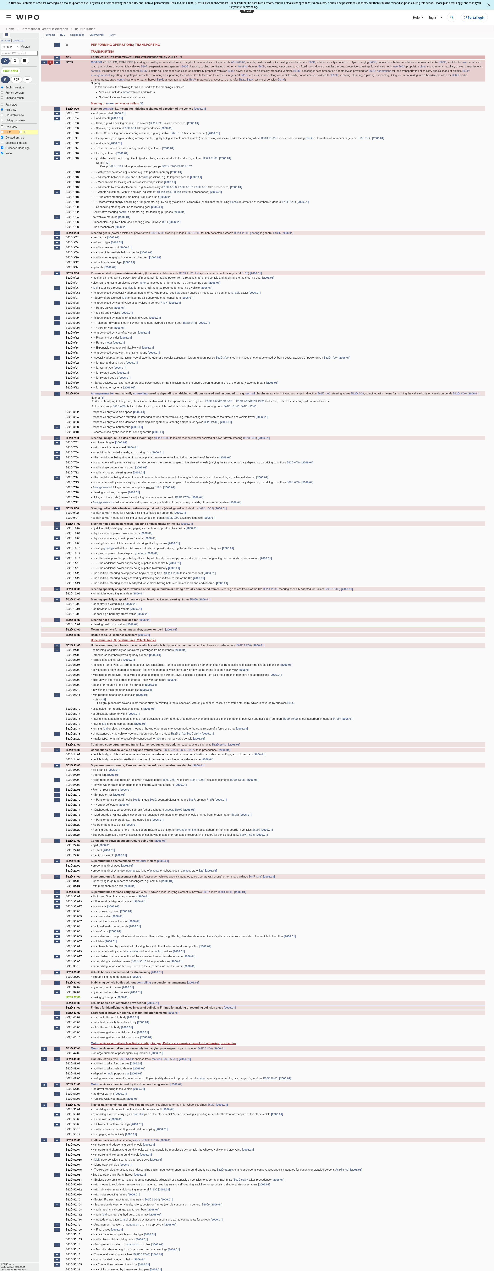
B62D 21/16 (73, 723)
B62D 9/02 (72, 512)
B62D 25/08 (73, 789)
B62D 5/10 (72, 332)
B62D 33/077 (187, 750)
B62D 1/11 (156, 123)
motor (126, 92)
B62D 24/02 (73, 754)
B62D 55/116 (74, 1219)
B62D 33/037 (74, 921)
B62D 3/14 (72, 267)
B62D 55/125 (74, 1229)
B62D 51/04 (126, 1059)
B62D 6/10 (72, 432)
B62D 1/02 (72, 113)
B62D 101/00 (231, 406)
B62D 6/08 (72, 427)
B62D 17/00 (182, 497)
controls (96, 71)
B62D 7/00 (193, 233)
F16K (164, 302)
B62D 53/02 (73, 1109)
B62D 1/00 (72, 108)
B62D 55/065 (74, 1159)
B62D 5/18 (72, 352)
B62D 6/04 (72, 417)
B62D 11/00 (241, 233)
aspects (169, 809)
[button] (57, 45)
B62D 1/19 (200, 187)
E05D (153, 799)
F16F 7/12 (364, 138)
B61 (164, 222)
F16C (158, 487)
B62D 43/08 (73, 1032)
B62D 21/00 (73, 645)
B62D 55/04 (73, 1149)
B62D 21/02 (73, 650)
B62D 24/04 (73, 759)
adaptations (384, 71)
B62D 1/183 (169, 166)
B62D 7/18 (72, 492)
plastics (154, 870)
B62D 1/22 (72, 212)
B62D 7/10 (72, 467)
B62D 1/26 (72, 222)
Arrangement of (102, 487)
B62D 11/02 (73, 528)
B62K (250, 79)
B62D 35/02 (73, 976)
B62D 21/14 (73, 713)
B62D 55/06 (73, 1154)
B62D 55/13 (73, 1234)
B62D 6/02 (72, 412)
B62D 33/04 (73, 926)
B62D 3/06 (72, 247)
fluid (197, 273)
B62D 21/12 (73, 708)
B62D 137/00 (248, 406)
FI (25, 132)
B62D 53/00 (73, 1104)
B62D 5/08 (72, 302)
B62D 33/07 (73, 946)
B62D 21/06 (73, 670)
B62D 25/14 (73, 809)
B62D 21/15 (73, 718)
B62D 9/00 (459, 393)
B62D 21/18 (73, 733)
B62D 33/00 (73, 892)
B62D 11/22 (73, 578)
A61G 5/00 (342, 1169)
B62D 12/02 (73, 593)
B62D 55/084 (74, 1179)
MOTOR (96, 62)
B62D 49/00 (73, 1059)
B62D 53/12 (73, 1134)
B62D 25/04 (73, 775)
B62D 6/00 (72, 393)
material (141, 861)
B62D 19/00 (257, 401)
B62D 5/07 (72, 297)
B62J (242, 79)
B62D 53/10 (73, 1129)
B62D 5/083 (73, 307)
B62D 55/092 (74, 1189)
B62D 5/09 (72, 317)
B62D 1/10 (72, 133)
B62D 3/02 (72, 237)
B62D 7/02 (72, 442)
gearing (254, 233)
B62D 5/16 (72, 347)
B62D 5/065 (73, 292)
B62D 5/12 (72, 337)
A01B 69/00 (238, 62)
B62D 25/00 (219, 744)
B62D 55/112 (74, 1214)
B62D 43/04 (73, 1022)
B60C (373, 62)
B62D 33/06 (73, 931)
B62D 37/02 (73, 987)
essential (138, 1114)
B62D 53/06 (73, 1119)
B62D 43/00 (73, 1013)
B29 (201, 870)
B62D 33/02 (73, 896)
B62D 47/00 (73, 1048)
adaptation (132, 1224)
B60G (185, 66)
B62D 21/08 (73, 680)
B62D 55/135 (74, 1239)
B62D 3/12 (72, 262)
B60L (231, 71)
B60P (465, 71)
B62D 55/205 (74, 1264)
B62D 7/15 (72, 482)
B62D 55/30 (152, 1199)
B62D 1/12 (72, 143)
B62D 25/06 (73, 780)
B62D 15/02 (206, 508)
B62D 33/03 (73, 911)
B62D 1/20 (72, 207)
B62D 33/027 (74, 906)
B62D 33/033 (74, 916)
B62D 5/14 (72, 342)
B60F (144, 66)
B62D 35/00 (73, 972)
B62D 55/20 (73, 1259)
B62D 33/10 (139, 961)
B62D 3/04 (72, 242)
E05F (192, 799)
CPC (8, 132)
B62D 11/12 (73, 553)
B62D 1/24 (72, 217)
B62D (69, 62)
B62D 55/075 (74, 1169)
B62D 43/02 (73, 1017)
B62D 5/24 (72, 367)
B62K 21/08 (211, 422)
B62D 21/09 (73, 685)
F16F (336, 718)
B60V (192, 79)
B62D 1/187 (184, 166)
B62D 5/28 (72, 377)
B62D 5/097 (73, 328)
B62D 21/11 (73, 695)
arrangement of (100, 75)
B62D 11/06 (73, 538)
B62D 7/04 (72, 447)
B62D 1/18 (72, 158)
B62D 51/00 (73, 1084)
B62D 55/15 (73, 1249)
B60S (455, 75)
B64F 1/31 (255, 876)
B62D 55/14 (73, 1244)
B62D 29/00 (73, 861)
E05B (136, 799)
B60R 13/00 (225, 892)
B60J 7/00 (169, 780)
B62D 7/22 (72, 502)
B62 (68, 57)
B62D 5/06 (72, 287)
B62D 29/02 (73, 865)
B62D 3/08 (72, 252)
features (157, 1059)
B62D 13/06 (73, 614)
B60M (296, 71)
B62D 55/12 (73, 1224)
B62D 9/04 (72, 517)
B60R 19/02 (290, 718)
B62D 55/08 (73, 1174)
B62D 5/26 (72, 372)
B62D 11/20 (73, 573)
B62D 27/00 (73, 840)
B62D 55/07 (73, 1164)
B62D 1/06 (72, 123)
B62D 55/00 (170, 1059)
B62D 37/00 (73, 982)
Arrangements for (102, 393)
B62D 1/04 (72, 118)
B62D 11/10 (73, 548)
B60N (372, 71)
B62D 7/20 (72, 497)
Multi (97, 1159)
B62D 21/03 (73, 655)
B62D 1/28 (72, 227)
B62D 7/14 (72, 477)
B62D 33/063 (74, 936)
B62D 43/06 (73, 1027)
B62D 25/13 (73, 804)
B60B (311, 62)
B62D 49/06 (73, 1073)
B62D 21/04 (73, 660)
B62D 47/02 (73, 1053)
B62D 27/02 (73, 845)
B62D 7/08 (72, 457)
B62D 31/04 (73, 886)
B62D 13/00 (162, 438)
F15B (245, 273)
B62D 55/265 (225, 1169)
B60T (160, 79)
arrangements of (186, 829)
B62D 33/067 (74, 941)
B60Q (244, 75)
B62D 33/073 (74, 951)
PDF (16, 79)
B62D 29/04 (73, 870)
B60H (261, 66)
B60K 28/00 (270, 1078)
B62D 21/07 (73, 675)
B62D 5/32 (72, 387)
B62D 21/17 (73, 728)
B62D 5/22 (72, 362)
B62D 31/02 (73, 881)
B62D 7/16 (72, 487)
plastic (309, 138)
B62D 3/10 (72, 257)
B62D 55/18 (73, 1254)
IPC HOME (5, 40)
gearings (108, 548)
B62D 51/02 (73, 1089)
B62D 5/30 (72, 382)
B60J (401, 66)
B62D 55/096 (74, 1194)
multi (110, 1073)
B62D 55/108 (74, 1209)
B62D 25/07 (73, 785)
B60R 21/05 (268, 138)
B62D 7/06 (72, 452)
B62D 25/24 (73, 834)
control (121, 79)
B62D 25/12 (73, 799)
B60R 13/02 (197, 780)
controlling (140, 393)
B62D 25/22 (73, 829)
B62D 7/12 (72, 472)
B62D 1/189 (73, 197)
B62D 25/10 (73, 794)
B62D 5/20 (72, 357)
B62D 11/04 (73, 533)
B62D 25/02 (73, 770)
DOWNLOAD (18, 40)
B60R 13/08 (237, 780)
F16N (153, 1189)
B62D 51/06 (73, 1098)
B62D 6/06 (72, 422)
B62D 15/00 (73, 620)
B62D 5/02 (72, 277)
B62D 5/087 (73, 312)
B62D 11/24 (73, 583)
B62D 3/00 (72, 233)
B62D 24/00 (73, 750)
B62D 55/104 (74, 1204)
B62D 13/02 (73, 604)
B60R (334, 75)
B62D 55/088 (74, 1184)
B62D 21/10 (73, 690)
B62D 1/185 (73, 187)
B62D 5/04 (72, 282)
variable (235, 292)
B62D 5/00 (157, 233)
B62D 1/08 (72, 128)
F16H (276, 233)
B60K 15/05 (247, 834)
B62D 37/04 (73, 992)
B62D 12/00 (73, 589)
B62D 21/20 (73, 738)
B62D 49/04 (73, 1068)
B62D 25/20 (73, 824)
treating (243, 66)
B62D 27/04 (73, 850)
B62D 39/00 (73, 1003)
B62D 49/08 (73, 1078)
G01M (281, 79)
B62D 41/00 (73, 1007)
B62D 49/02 (73, 1063)
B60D (442, 62)
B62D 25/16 (73, 814)
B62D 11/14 (73, 558)
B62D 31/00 (73, 876)
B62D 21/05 (73, 665)
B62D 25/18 (73, 819)
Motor (95, 1043)
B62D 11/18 (73, 568)
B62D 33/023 (74, 901)
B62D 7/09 (72, 462)
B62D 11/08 (73, 543)
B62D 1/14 (72, 148)
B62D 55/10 (73, 1199)
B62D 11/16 (73, 563)
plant (423, 66)
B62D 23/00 (243, 645)
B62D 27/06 (73, 855)
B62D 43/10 (73, 1037)
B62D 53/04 (73, 1114)
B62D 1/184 (73, 182)
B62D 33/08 (73, 961)
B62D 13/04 (73, 609)
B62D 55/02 (73, 1144)
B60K (143, 71)
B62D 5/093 (73, 322)
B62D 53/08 (73, 1124)
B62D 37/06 (10, 71)
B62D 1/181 (116, 166)
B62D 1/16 (72, 153)
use (464, 62)
